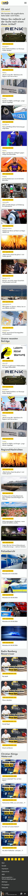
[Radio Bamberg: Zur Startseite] (12, 2)
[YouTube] (16, 859)
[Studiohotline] (22, 859)
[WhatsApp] (5, 859)
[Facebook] (9, 859)
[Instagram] (12, 859)
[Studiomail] (19, 859)
